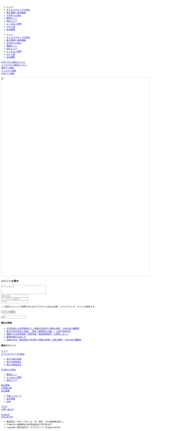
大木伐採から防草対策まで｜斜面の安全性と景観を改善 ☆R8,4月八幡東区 (42, 328)
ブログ (4, 406)
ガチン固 (10, 27)
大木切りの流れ (14, 15)
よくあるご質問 (14, 24)
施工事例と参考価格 (16, 12)
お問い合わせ (7, 409)
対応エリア (11, 21)
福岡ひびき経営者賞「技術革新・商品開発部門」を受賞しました (37, 334)
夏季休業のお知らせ (16, 337)
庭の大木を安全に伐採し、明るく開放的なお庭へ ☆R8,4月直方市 (38, 331)
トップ (9, 7)
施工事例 (5, 385)
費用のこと (11, 18)
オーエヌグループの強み (18, 10)
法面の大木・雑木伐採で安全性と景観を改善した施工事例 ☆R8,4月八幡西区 (44, 340)
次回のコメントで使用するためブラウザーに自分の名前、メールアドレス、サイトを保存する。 (50, 306)
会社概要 (10, 29)
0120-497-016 (7, 417)
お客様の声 (6, 388)
